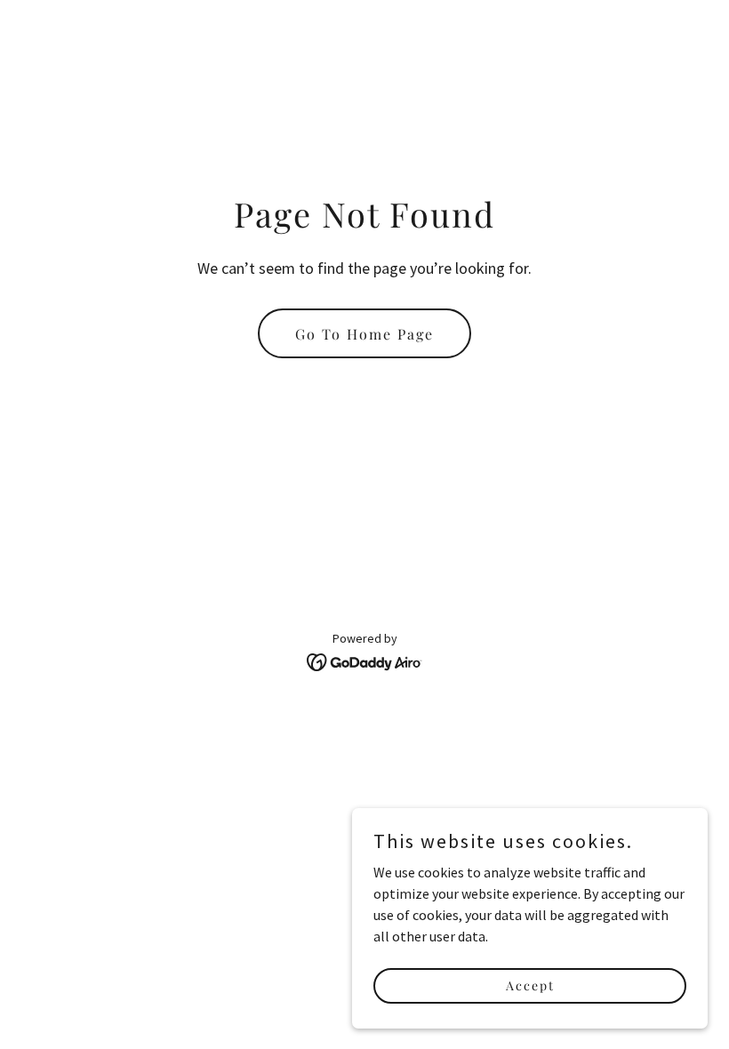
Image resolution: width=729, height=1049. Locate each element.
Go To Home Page (364, 333)
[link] (365, 660)
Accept (530, 985)
